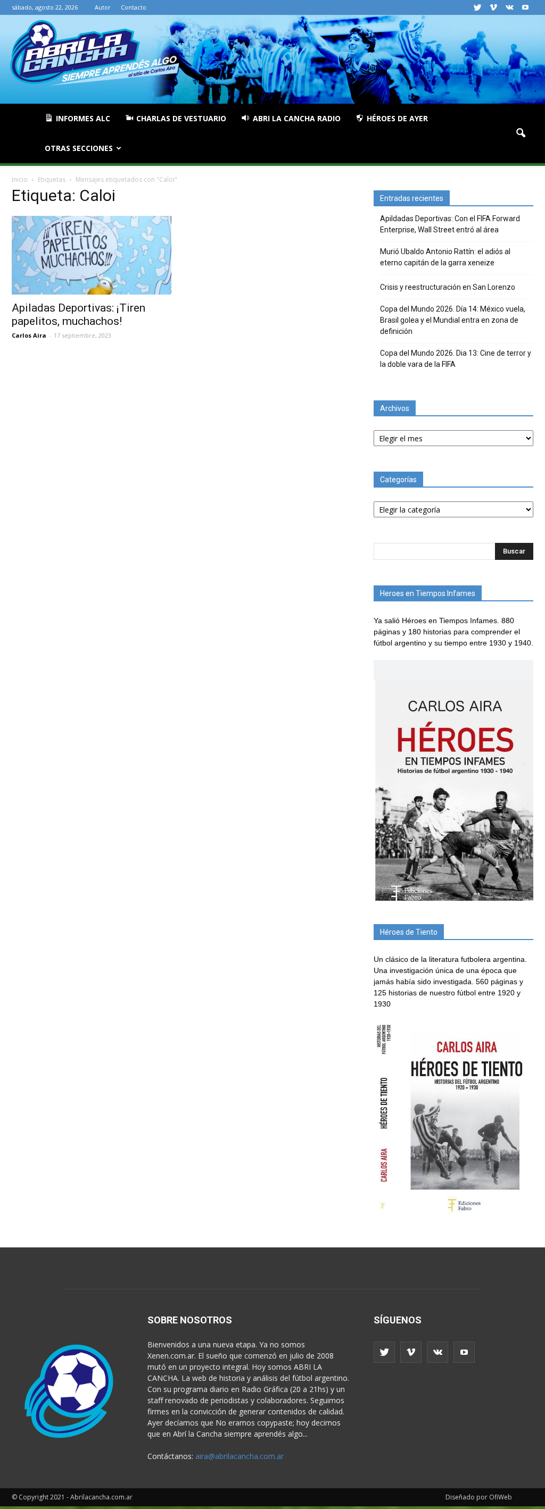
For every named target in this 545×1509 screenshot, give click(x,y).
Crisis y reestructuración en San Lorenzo (447, 287)
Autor (103, 7)
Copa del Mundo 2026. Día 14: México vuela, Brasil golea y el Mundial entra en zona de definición (452, 320)
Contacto (133, 7)
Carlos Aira (29, 335)
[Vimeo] (493, 7)
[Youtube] (525, 7)
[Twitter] (477, 7)
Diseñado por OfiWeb (478, 1497)
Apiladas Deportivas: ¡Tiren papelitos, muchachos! (78, 314)
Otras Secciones (79, 148)
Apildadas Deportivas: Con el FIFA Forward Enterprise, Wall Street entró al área (450, 224)
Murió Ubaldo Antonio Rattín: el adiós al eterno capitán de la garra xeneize (445, 257)
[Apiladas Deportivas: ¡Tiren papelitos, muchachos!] (91, 255)
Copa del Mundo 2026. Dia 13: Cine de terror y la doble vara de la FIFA (455, 358)
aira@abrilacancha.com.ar (239, 1456)
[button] (520, 133)
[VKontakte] (509, 7)
